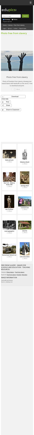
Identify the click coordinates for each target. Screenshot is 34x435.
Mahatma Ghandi (24, 162)
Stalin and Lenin (9, 160)
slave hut (24, 231)
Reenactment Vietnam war (9, 255)
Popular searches (7, 21)
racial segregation (9, 231)
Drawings (7, 19)
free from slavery (19, 25)
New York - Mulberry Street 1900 (9, 183)
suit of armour (9, 209)
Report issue (22, 28)
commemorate (25, 207)
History (10, 25)
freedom (19, 275)
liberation (24, 275)
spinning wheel (25, 185)
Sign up (10, 28)
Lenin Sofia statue (25, 256)
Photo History (10, 272)
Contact (15, 28)
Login (4, 28)
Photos (15, 19)
